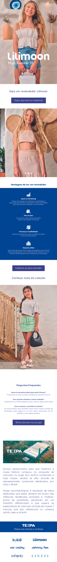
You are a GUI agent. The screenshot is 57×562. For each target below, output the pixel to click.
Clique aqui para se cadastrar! (28, 100)
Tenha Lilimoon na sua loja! (29, 422)
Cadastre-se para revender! (28, 268)
